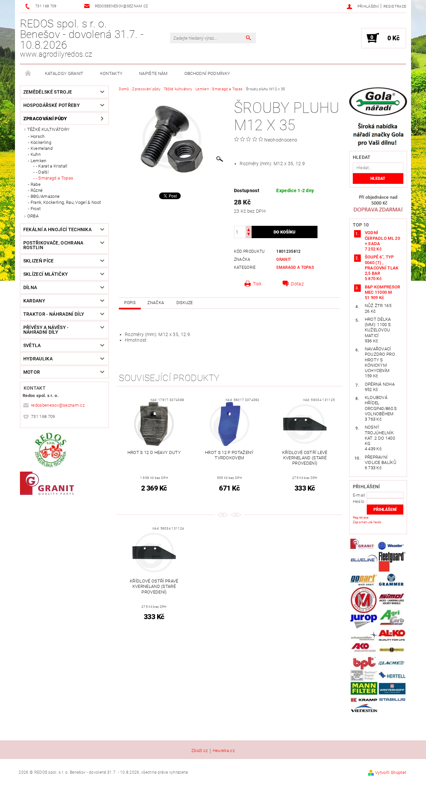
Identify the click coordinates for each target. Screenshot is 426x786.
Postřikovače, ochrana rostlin (53, 245)
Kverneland (42, 148)
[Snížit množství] (249, 235)
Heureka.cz (224, 750)
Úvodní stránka (28, 73)
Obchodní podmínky (207, 73)
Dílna (30, 287)
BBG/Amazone (45, 196)
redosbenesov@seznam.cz (58, 405)
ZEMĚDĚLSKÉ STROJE (47, 92)
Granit (283, 259)
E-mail (359, 495)
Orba (33, 215)
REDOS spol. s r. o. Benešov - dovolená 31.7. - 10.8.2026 (81, 38)
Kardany (34, 300)
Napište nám (153, 73)
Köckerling (41, 142)
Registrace (394, 6)
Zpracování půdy (45, 118)
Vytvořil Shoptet (390, 772)
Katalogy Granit (64, 73)
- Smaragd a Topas (54, 178)
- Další (42, 172)
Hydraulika (38, 358)
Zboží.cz (199, 750)
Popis (129, 302)
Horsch (38, 136)
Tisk (257, 283)
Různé (37, 190)
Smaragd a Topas (295, 267)
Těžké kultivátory (48, 129)
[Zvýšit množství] (249, 229)
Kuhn (36, 154)
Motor (31, 372)
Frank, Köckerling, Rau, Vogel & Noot (66, 202)
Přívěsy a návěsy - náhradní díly (46, 330)
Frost (36, 208)
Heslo (358, 501)
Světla (32, 345)
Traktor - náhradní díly (53, 314)
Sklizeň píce (38, 260)
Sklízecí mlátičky (45, 274)
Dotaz (297, 283)
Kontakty (111, 73)
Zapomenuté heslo (367, 522)
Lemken (39, 160)
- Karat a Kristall (52, 166)
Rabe (36, 184)
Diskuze (184, 302)
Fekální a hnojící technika (57, 229)
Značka (155, 302)
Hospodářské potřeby (51, 105)
